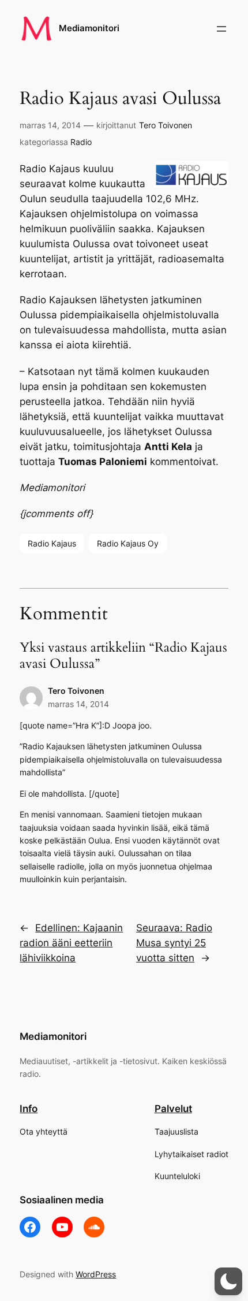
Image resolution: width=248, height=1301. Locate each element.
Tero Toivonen (165, 125)
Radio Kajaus (52, 543)
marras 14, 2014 (50, 125)
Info (28, 1108)
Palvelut (173, 1108)
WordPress (96, 1274)
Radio (81, 142)
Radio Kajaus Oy (128, 543)
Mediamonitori (89, 28)
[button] (228, 1281)
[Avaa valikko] (221, 29)
